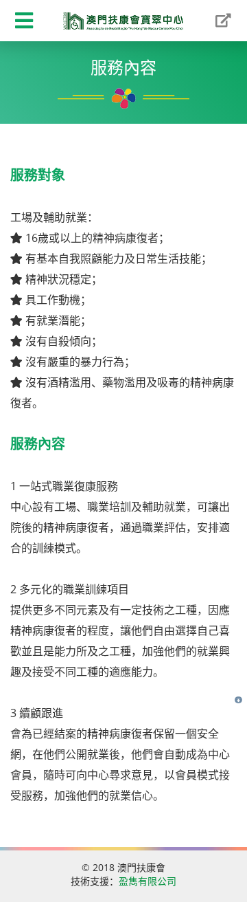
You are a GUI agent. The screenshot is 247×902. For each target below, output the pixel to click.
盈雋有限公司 (147, 881)
